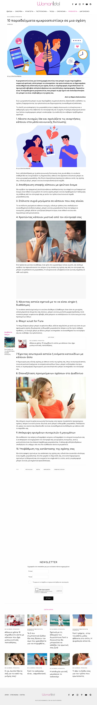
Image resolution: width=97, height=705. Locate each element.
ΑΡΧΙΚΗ (7, 695)
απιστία (38, 469)
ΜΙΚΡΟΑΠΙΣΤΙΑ (47, 469)
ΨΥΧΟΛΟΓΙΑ (18, 16)
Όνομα (30, 571)
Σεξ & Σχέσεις (11, 16)
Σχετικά (22, 695)
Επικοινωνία (14, 695)
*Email (30, 577)
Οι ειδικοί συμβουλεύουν (35, 629)
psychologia (28, 469)
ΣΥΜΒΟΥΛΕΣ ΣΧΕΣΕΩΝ (59, 469)
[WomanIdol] (48, 4)
